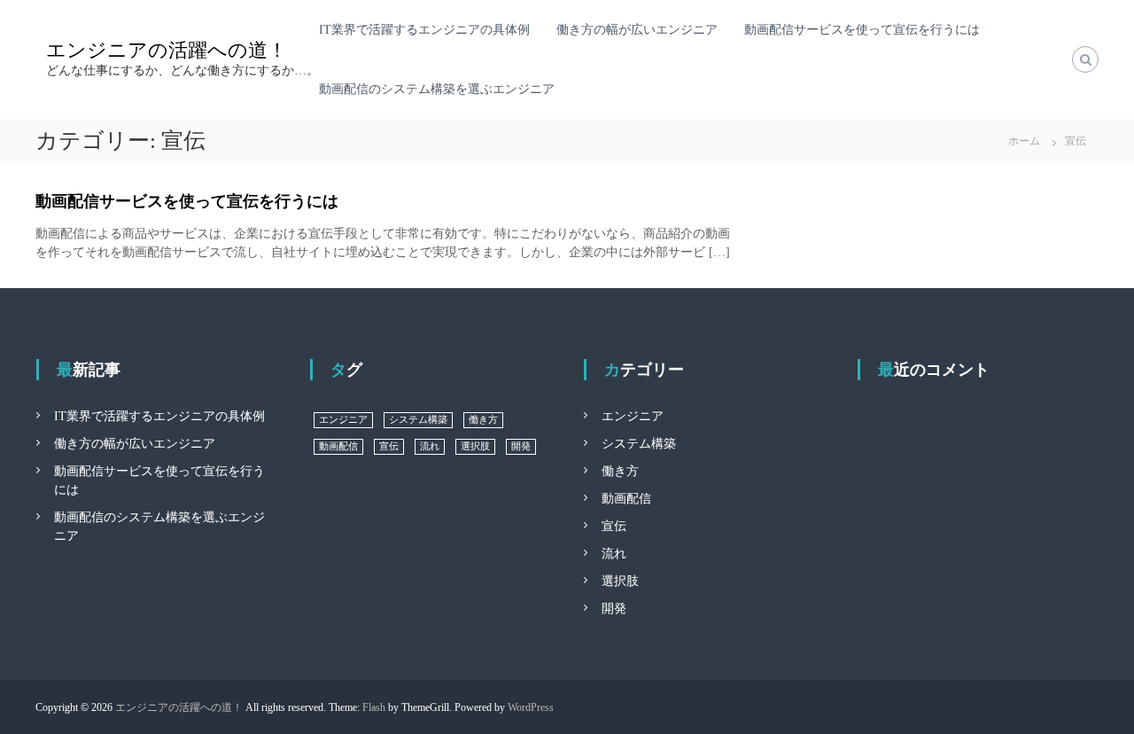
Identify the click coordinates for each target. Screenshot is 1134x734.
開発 (521, 446)
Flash (373, 707)
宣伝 (389, 446)
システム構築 (418, 420)
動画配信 (338, 446)
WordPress (531, 707)
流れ (429, 446)
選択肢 (475, 446)
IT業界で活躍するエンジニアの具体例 (424, 29)
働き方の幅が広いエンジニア (637, 29)
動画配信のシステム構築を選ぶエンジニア (437, 89)
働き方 (483, 420)
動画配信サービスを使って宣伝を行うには (862, 29)
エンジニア (343, 420)
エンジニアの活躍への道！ (166, 50)
